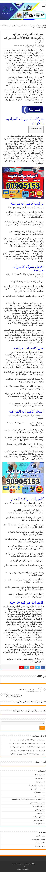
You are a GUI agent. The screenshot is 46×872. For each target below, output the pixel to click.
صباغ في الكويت (38, 806)
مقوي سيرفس (38, 820)
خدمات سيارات (38, 796)
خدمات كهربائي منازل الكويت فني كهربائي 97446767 (27, 799)
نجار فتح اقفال (38, 823)
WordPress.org (40, 846)
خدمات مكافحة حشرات (35, 803)
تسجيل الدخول (40, 836)
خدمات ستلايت (38, 792)
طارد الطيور (39, 810)
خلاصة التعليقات (40, 843)
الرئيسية (41, 25)
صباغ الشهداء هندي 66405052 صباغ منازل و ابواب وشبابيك (27, 743)
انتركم (34, 596)
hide (40, 129)
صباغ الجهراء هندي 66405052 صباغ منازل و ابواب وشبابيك (27, 747)
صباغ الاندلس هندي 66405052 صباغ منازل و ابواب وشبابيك (27, 740)
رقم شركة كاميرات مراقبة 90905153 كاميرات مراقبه (13, 694)
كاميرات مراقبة (22, 594)
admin (40, 45)
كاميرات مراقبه (33, 25)
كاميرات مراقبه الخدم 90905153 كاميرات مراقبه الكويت (30, 689)
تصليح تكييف (39, 778)
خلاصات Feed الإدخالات (38, 839)
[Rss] (25, 866)
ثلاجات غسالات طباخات (35, 785)
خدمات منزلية (22, 864)
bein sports (39, 775)
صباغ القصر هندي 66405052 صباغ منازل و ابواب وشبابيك (27, 750)
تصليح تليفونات (38, 782)
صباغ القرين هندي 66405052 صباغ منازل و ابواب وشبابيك (27, 754)
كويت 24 (34, 661)
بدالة (28, 596)
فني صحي (40, 813)
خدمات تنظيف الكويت (36, 789)
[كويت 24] (23, 10)
